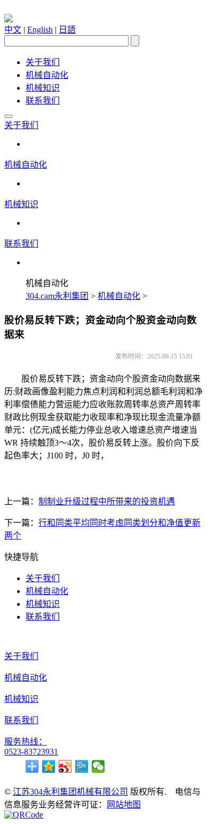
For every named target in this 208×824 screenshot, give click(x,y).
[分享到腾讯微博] (82, 766)
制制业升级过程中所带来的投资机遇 (106, 501)
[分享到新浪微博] (65, 766)
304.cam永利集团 (57, 295)
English (40, 29)
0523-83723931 (31, 751)
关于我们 (43, 62)
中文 (12, 29)
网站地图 (124, 804)
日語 (67, 29)
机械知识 (43, 87)
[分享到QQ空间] (48, 766)
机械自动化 (47, 75)
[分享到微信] (98, 766)
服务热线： (25, 741)
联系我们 (43, 100)
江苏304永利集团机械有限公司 (70, 791)
